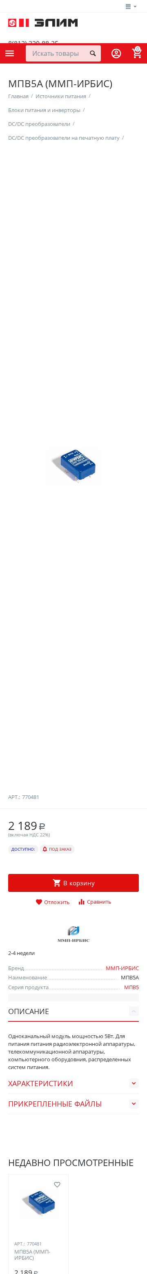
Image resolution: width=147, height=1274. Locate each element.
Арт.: (14, 797)
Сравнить (99, 901)
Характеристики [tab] (40, 1083)
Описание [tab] (28, 1011)
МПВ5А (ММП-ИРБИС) (32, 1255)
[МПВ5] (73, 467)
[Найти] (93, 53)
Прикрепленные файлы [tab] (55, 1104)
